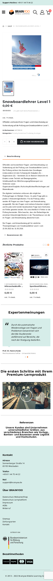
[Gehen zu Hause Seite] (3, 26)
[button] (35, 12)
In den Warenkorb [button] (21, 255)
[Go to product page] (14, 266)
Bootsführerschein (36, 284)
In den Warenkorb (34, 142)
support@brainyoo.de (12, 482)
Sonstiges (37, 133)
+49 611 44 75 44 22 (25, 2)
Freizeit (14, 133)
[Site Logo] (17, 12)
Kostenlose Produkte (25, 133)
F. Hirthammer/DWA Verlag (13, 284)
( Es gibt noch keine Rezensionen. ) (26, 111)
